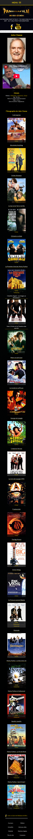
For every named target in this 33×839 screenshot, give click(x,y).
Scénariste (20, 95)
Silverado (16, 630)
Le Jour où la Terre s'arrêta (16, 206)
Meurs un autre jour (16, 357)
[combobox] (16, 31)
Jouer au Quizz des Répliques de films (17, 815)
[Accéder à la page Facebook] (12, 26)
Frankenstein (16, 509)
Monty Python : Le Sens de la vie (16, 660)
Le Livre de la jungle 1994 (16, 479)
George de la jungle (16, 418)
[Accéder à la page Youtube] (18, 26)
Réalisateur (14, 95)
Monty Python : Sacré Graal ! (16, 782)
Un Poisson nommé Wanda (16, 600)
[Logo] (16, 17)
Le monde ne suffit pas (16, 388)
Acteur (25, 95)
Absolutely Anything (16, 145)
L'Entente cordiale (16, 236)
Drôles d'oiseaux (16, 175)
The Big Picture (16, 539)
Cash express (16, 115)
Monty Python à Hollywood (16, 691)
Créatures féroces (16, 448)
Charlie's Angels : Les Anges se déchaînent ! (16, 297)
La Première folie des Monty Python (16, 266)
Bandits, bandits (16, 721)
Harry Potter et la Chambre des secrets (16, 327)
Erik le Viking (16, 570)
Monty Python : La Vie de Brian (16, 751)
